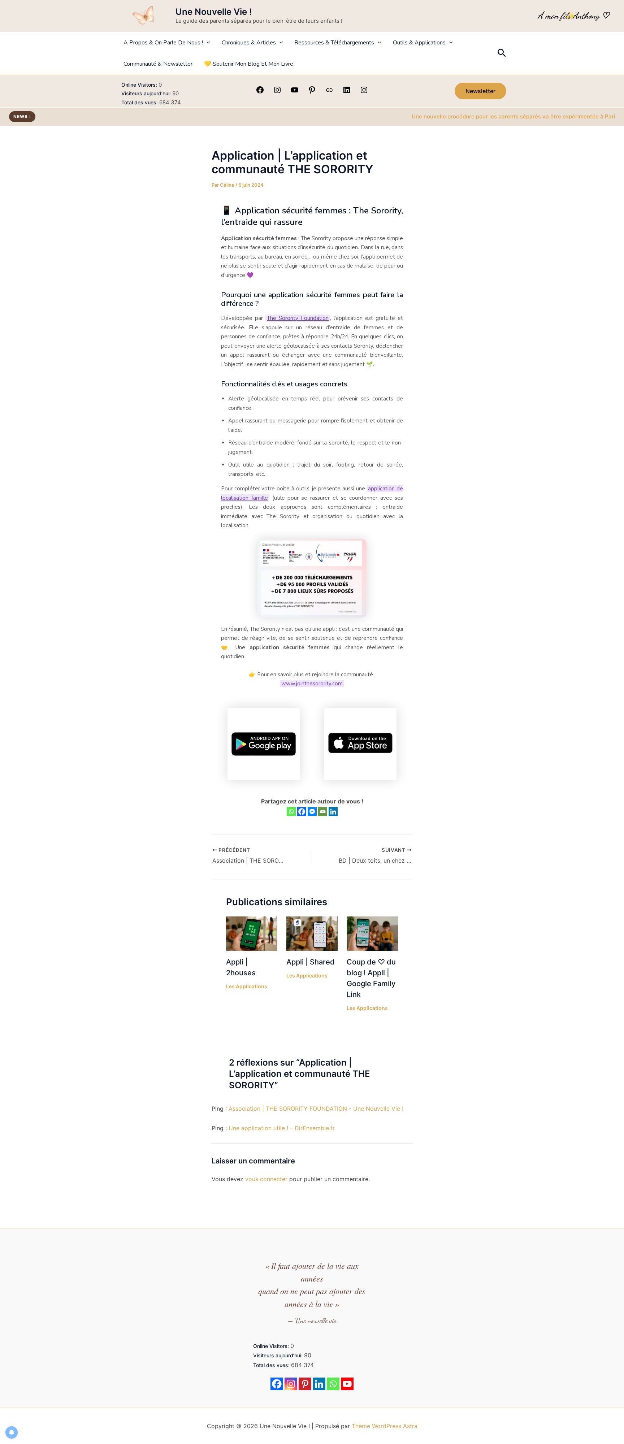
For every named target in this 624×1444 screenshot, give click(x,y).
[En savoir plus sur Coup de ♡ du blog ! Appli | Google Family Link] (372, 933)
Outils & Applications (419, 43)
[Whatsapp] (291, 811)
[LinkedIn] (346, 92)
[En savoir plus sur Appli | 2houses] (251, 933)
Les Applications (246, 986)
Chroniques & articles (249, 43)
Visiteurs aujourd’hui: (146, 93)
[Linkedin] (333, 811)
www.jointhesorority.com (312, 683)
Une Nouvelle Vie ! (214, 11)
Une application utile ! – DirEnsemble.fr (282, 1128)
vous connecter (266, 1179)
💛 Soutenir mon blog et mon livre (248, 64)
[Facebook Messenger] (312, 811)
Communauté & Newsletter (158, 64)
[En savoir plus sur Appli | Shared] (312, 933)
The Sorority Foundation (298, 318)
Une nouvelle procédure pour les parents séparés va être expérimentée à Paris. (487, 116)
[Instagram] (277, 92)
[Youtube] (347, 1384)
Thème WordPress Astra (384, 1426)
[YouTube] (294, 92)
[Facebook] (260, 92)
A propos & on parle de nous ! (163, 43)
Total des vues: (140, 102)
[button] (206, 42)
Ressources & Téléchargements (334, 43)
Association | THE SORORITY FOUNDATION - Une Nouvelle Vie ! (316, 1108)
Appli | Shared (310, 962)
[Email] (322, 811)
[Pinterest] (312, 92)
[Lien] (329, 92)
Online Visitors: (140, 85)
